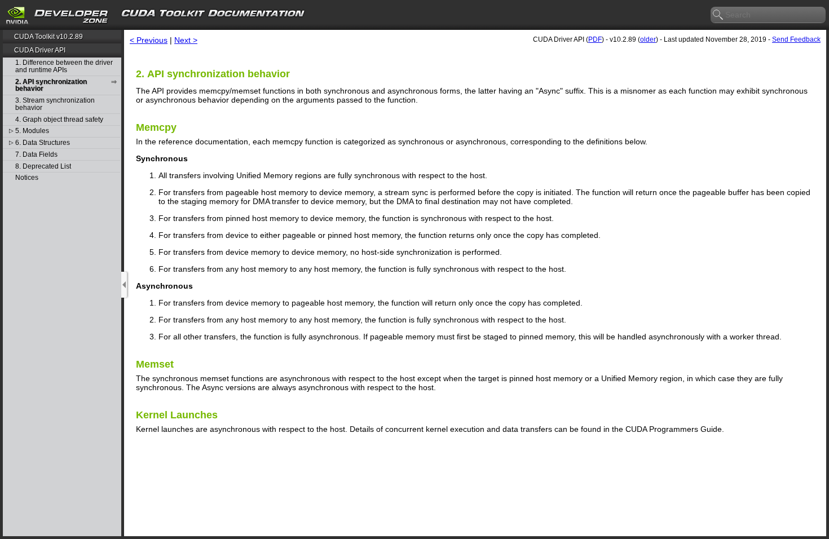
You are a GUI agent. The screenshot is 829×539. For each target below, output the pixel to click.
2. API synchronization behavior (51, 85)
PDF (595, 39)
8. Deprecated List (43, 166)
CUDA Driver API (39, 50)
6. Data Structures (42, 143)
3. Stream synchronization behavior (55, 104)
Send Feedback (796, 39)
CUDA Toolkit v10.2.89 (48, 37)
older (648, 39)
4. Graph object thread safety (59, 119)
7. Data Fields (36, 154)
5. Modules (32, 131)
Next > (185, 40)
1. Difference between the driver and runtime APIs (64, 66)
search (718, 15)
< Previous (148, 40)
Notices (26, 178)
